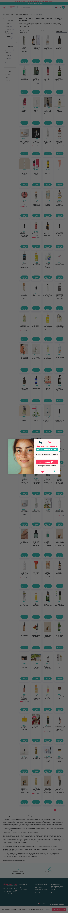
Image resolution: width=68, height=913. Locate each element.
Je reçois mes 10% (47, 462)
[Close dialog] (58, 441)
